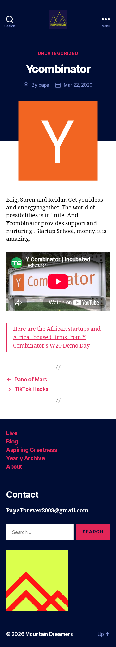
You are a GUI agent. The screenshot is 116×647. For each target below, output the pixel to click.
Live (11, 433)
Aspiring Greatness (31, 450)
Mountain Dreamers (49, 634)
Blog (12, 441)
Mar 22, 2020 (78, 85)
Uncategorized (58, 53)
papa (43, 85)
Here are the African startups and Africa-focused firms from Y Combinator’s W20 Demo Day (57, 337)
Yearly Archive (25, 458)
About (14, 466)
